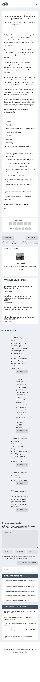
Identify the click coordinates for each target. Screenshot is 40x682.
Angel (5, 630)
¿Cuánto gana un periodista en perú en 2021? (19, 318)
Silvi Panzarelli (17, 22)
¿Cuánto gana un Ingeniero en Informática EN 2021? (19, 630)
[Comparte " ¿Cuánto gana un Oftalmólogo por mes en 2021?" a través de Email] (25, 223)
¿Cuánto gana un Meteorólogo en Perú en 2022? (17, 600)
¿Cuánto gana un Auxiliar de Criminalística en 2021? (18, 308)
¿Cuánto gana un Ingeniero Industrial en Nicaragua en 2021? (17, 298)
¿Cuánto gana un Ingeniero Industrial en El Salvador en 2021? (19, 612)
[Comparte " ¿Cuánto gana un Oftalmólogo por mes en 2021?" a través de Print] (29, 223)
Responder (22, 371)
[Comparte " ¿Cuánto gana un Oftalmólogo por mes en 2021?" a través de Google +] (18, 223)
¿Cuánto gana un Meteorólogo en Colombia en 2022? (19, 591)
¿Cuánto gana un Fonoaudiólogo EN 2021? (18, 637)
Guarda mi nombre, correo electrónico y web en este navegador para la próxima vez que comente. (18, 557)
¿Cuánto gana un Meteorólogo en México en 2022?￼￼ (19, 596)
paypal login (15, 507)
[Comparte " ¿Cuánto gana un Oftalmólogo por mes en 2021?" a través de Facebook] (11, 223)
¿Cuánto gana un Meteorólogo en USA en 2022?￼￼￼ (19, 586)
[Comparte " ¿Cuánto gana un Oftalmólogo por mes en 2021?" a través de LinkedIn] (22, 223)
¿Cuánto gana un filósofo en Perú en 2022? (18, 288)
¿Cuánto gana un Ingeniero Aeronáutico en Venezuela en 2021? (18, 618)
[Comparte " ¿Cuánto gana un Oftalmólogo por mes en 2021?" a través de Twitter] (14, 223)
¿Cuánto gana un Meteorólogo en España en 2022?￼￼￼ (19, 581)
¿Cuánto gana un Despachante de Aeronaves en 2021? (20, 624)
